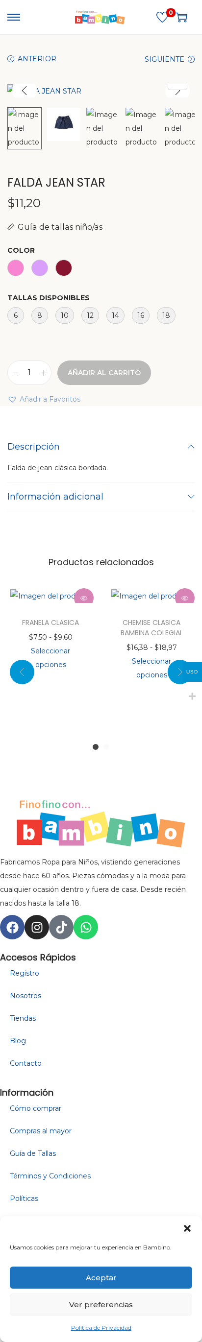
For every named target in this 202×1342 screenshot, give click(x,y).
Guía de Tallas (33, 1153)
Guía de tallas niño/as (60, 227)
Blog (18, 1040)
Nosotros (25, 995)
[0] (162, 17)
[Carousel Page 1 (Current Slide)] (96, 747)
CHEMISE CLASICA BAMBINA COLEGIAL (152, 628)
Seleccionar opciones (50, 658)
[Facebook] (12, 927)
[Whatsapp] (86, 927)
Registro (24, 973)
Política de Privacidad (101, 1327)
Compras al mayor (41, 1130)
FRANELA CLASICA (50, 622)
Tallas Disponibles (48, 297)
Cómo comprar (35, 1108)
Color (21, 250)
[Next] (177, 90)
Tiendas (23, 1018)
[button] (187, 1228)
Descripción (33, 446)
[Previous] (24, 90)
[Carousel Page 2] (106, 747)
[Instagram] (37, 927)
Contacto (26, 1063)
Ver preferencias (101, 1304)
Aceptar (101, 1277)
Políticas (24, 1198)
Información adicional (55, 496)
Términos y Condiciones (50, 1176)
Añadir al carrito (104, 372)
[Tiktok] (61, 927)
